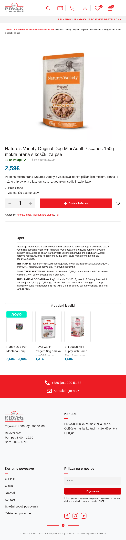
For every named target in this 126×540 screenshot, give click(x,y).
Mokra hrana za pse (44, 29)
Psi (15, 29)
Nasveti (10, 492)
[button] (84, 346)
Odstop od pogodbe (18, 513)
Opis (20, 238)
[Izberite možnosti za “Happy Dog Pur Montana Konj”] (26, 346)
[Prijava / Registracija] (86, 8)
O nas (9, 485)
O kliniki (10, 479)
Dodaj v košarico (78, 203)
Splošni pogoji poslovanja (21, 506)
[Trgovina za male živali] (14, 8)
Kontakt (10, 499)
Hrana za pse (25, 29)
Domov (8, 29)
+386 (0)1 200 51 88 (66, 383)
